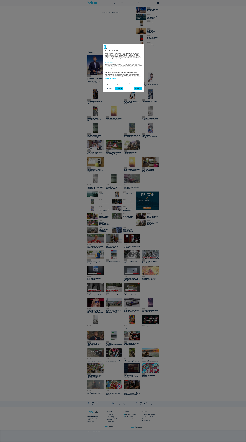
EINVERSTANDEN (138, 88)
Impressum (111, 62)
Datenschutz (107, 62)
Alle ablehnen (119, 88)
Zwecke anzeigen (109, 88)
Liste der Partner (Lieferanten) (110, 78)
